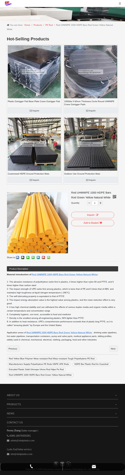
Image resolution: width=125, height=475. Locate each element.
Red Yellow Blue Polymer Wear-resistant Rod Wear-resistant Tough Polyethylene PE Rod (52, 358)
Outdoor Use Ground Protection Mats (82, 174)
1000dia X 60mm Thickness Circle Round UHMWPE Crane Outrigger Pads (89, 103)
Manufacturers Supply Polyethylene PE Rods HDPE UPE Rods (39, 364)
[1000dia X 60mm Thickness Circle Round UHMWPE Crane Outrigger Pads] (90, 71)
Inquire (35, 110)
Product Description (18, 269)
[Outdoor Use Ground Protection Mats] (90, 144)
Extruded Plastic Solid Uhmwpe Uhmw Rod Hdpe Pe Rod (36, 369)
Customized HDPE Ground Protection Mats (28, 174)
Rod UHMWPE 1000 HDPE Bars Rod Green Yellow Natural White (40, 375)
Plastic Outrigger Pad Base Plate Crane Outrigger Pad (34, 101)
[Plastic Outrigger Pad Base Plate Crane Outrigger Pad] (34, 71)
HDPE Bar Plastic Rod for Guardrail (91, 364)
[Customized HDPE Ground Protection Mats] (34, 144)
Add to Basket (91, 223)
